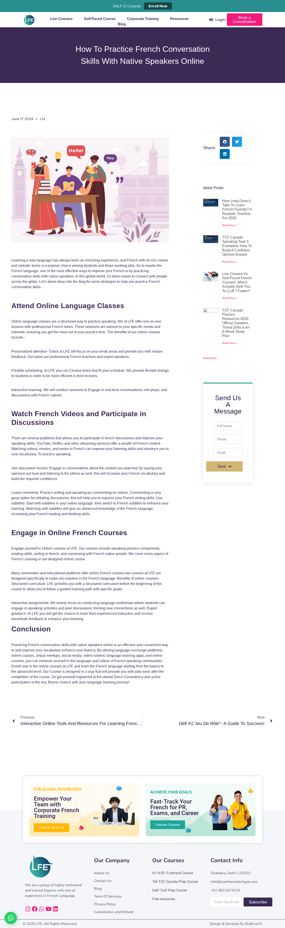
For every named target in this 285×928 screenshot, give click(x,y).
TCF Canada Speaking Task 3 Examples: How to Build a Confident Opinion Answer (237, 245)
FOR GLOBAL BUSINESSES (57, 789)
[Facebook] (35, 909)
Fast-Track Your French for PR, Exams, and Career (174, 807)
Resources (179, 19)
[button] (225, 142)
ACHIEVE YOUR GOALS (171, 792)
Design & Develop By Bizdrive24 (236, 923)
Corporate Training (143, 19)
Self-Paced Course (100, 19)
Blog (122, 24)
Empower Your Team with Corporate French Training (56, 807)
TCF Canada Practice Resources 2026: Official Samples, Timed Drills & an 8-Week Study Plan (236, 323)
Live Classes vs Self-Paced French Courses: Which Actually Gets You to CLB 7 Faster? (237, 282)
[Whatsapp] (42, 909)
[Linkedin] (55, 909)
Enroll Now (158, 6)
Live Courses (61, 19)
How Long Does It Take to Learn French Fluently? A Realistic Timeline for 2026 (237, 209)
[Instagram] (28, 909)
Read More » (229, 225)
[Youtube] (48, 909)
